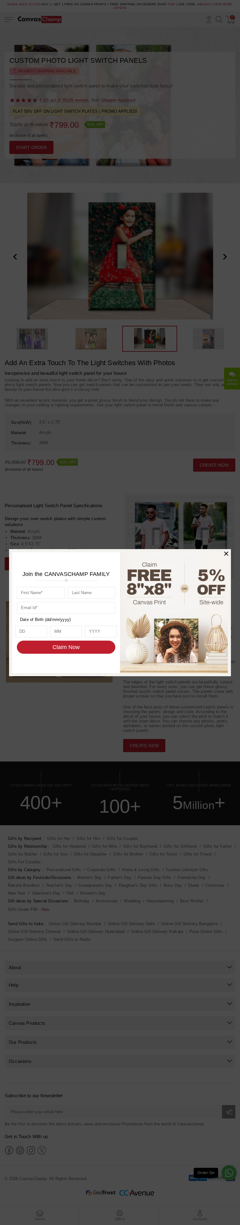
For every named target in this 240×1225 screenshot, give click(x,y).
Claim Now (66, 647)
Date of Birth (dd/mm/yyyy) (45, 619)
